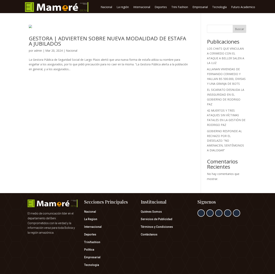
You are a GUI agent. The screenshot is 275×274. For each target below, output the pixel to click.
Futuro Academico (243, 7)
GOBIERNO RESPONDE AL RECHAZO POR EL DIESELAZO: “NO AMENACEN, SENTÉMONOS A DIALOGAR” (225, 140)
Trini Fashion (179, 7)
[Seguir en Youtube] (236, 213)
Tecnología (219, 7)
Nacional (106, 7)
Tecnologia (91, 265)
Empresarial (200, 7)
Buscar (239, 29)
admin (38, 50)
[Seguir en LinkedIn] (227, 213)
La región (123, 7)
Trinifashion (92, 242)
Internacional (141, 7)
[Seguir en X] (210, 213)
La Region (90, 219)
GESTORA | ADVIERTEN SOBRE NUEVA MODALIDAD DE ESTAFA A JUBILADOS (107, 41)
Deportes (161, 7)
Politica (89, 249)
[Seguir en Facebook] (201, 213)
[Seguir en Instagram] (218, 213)
